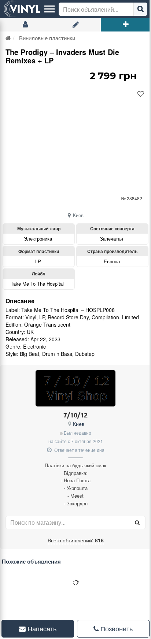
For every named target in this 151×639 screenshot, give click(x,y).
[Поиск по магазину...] (137, 522)
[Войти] (25, 24)
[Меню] (49, 9)
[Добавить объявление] (126, 24)
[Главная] (8, 38)
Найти (140, 9)
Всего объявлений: (76, 540)
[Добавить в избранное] (140, 94)
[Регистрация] (75, 24)
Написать (39, 628)
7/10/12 (75, 414)
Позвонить (112, 628)
